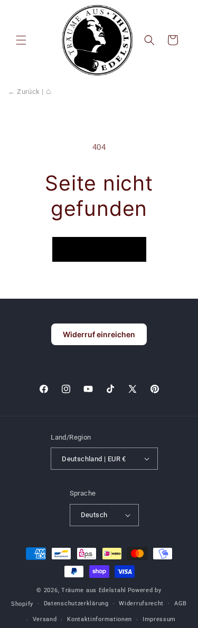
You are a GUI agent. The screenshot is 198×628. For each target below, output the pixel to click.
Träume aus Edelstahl (93, 590)
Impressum (159, 619)
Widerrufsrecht (141, 603)
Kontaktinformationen (99, 619)
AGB (180, 603)
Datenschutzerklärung (76, 603)
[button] (21, 40)
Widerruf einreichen (99, 334)
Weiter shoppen (99, 249)
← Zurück (24, 92)
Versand (45, 619)
